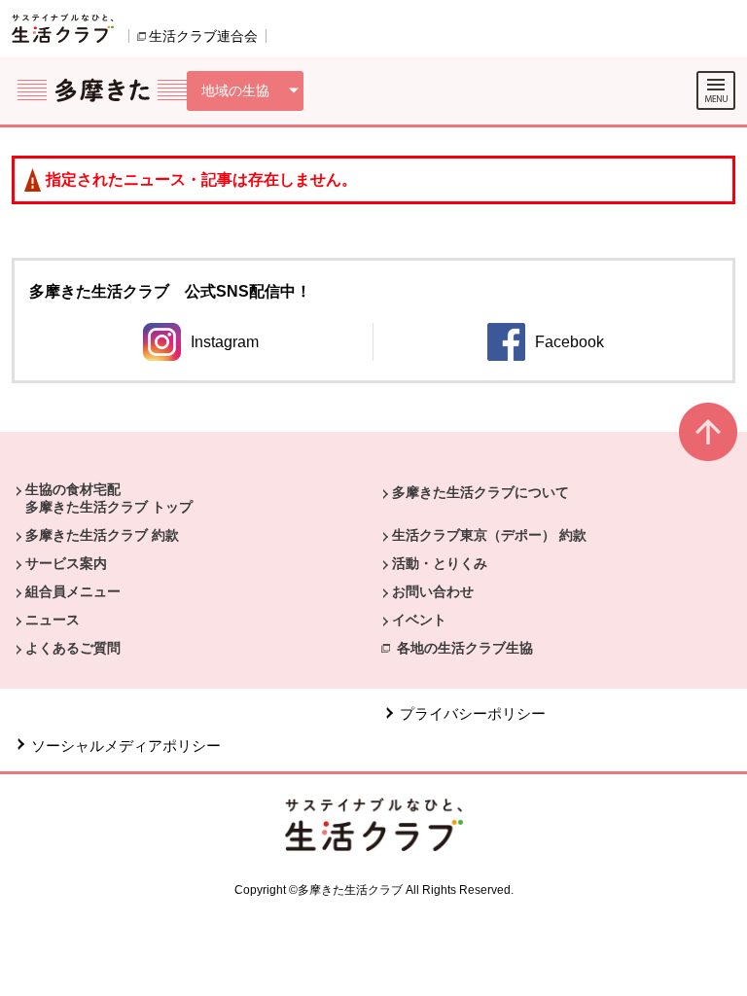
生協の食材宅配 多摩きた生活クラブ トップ (109, 498)
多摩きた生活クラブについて (480, 492)
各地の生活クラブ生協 (465, 648)
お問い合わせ (433, 591)
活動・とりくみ (439, 563)
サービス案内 (66, 563)
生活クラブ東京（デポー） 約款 (489, 535)
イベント (419, 619)
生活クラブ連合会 (203, 36)
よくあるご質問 (73, 648)
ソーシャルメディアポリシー (126, 745)
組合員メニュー (73, 591)
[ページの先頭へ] (708, 440)
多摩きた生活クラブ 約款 (102, 535)
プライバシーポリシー (473, 713)
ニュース (52, 619)
